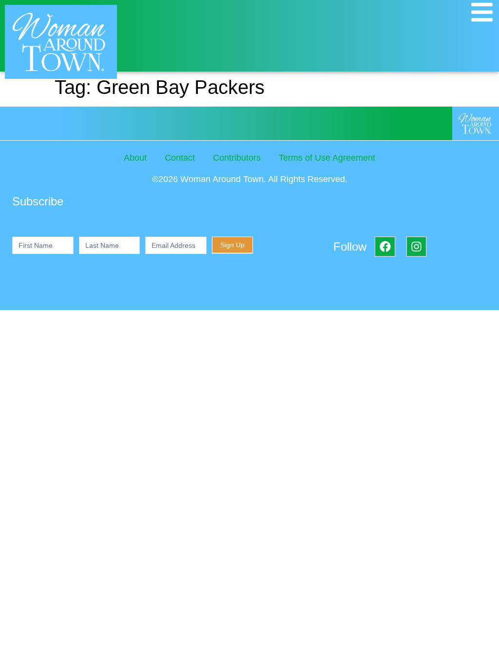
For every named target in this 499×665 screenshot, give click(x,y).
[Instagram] (416, 247)
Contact (180, 158)
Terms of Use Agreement (327, 158)
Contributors (237, 158)
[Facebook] (385, 247)
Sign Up (232, 245)
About (135, 158)
